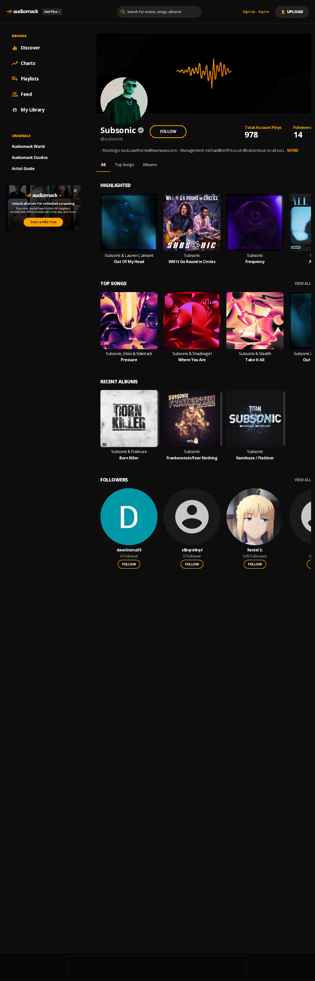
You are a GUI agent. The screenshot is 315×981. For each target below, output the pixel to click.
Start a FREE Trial (43, 222)
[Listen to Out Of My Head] (129, 222)
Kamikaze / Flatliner (255, 458)
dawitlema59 (129, 550)
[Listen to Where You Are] (191, 320)
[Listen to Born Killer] (129, 418)
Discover (30, 48)
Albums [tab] (150, 164)
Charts (28, 63)
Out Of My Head (129, 261)
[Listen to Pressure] (129, 320)
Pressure (129, 359)
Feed (26, 94)
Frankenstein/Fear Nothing (192, 458)
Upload (295, 11)
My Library (32, 110)
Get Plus (52, 11)
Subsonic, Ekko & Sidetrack (129, 353)
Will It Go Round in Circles (192, 261)
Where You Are (192, 359)
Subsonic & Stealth (255, 353)
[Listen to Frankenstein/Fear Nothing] (191, 418)
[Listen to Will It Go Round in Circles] (191, 222)
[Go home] (22, 11)
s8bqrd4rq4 (192, 550)
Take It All (255, 359)
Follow (168, 131)
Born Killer (129, 458)
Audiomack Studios (30, 157)
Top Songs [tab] (124, 164)
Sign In (263, 12)
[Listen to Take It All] (255, 320)
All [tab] (103, 164)
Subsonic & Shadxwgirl (192, 353)
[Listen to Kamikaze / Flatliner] (255, 418)
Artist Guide (23, 168)
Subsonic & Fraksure (129, 451)
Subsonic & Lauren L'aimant (129, 255)
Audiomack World (28, 146)
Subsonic (192, 255)
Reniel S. (255, 550)
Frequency (255, 261)
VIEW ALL (303, 283)
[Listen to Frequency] (255, 222)
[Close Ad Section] (75, 190)
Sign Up (249, 12)
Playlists (30, 79)
